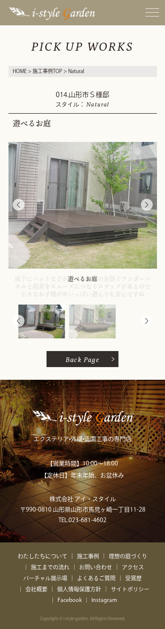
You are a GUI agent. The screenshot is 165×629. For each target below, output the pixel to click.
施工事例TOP (47, 71)
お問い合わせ (95, 567)
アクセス (133, 567)
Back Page (83, 359)
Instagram (104, 600)
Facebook (70, 600)
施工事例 (88, 556)
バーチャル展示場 (45, 578)
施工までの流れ (50, 567)
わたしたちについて (42, 556)
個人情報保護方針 (79, 589)
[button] (147, 205)
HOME (20, 71)
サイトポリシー (130, 589)
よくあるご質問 (96, 578)
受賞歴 (133, 578)
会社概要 (36, 589)
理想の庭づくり (128, 556)
